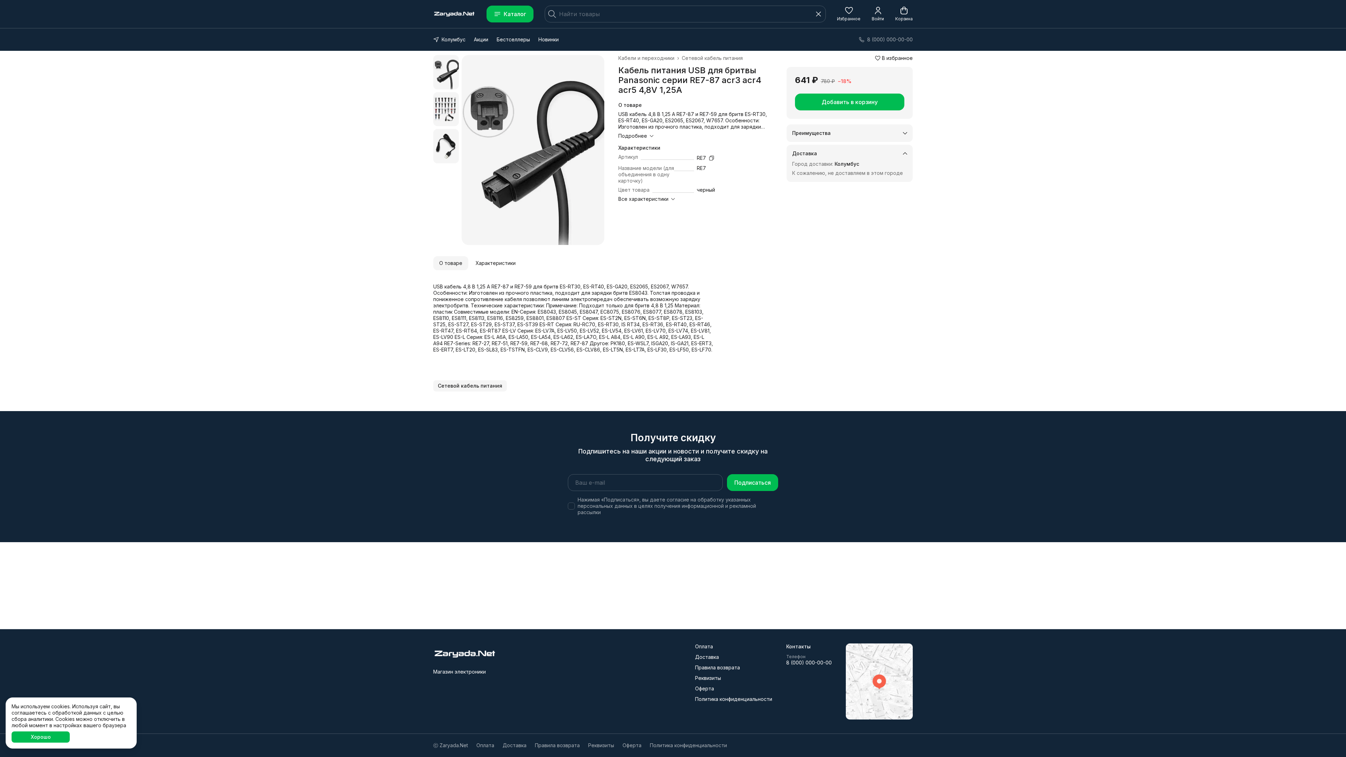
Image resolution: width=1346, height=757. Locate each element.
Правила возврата (717, 667)
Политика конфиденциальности (733, 699)
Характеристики (496, 263)
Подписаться (752, 482)
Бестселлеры (513, 39)
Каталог (515, 14)
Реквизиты (708, 678)
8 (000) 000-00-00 (809, 663)
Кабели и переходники (646, 58)
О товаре (450, 263)
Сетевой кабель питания (712, 58)
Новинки (548, 39)
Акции (481, 39)
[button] (849, 14)
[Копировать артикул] (711, 158)
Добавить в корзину (850, 101)
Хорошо (41, 737)
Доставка (707, 657)
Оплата (704, 646)
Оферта (704, 688)
